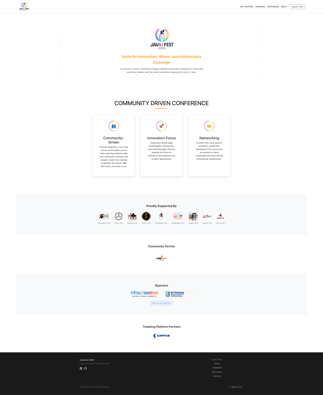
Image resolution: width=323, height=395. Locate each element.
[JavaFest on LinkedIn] (81, 368)
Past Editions (246, 7)
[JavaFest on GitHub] (85, 368)
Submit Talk (297, 6)
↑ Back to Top (236, 387)
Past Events (217, 372)
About (284, 7)
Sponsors (260, 7)
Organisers (273, 7)
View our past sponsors (161, 303)
